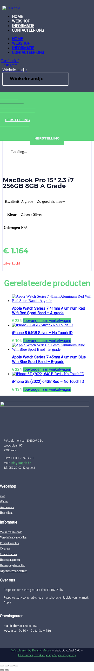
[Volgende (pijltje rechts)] (7, 670)
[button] (47, 320)
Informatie (23, 25)
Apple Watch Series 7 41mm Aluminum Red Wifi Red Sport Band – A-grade (48, 310)
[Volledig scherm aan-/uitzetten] (7, 665)
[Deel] (11, 665)
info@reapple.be (21, 463)
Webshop (21, 21)
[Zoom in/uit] (2, 665)
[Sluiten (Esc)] (16, 665)
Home (17, 16)
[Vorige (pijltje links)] (2, 670)
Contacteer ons (28, 30)
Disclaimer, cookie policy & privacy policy (47, 655)
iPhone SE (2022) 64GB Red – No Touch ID (48, 381)
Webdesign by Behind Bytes (31, 650)
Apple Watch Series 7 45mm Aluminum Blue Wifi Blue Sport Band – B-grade (49, 359)
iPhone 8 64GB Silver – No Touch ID (42, 332)
